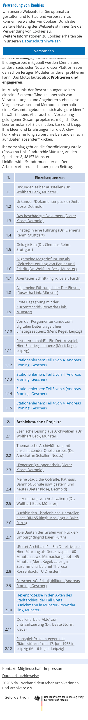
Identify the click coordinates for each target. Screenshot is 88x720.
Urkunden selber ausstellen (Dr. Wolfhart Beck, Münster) (43, 189)
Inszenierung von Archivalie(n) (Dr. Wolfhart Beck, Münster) (45, 501)
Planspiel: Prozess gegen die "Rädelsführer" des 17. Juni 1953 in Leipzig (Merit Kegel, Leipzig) (45, 643)
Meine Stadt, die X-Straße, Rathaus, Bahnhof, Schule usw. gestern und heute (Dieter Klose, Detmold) (46, 484)
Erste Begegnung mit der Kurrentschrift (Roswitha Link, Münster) (41, 307)
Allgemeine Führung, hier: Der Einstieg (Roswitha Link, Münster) (48, 290)
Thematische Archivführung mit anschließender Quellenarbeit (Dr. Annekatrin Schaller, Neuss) (45, 450)
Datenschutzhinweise (20, 675)
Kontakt (9, 668)
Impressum (53, 668)
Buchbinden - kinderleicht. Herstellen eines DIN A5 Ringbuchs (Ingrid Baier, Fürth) (47, 517)
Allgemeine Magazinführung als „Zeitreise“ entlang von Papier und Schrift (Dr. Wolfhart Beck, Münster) (46, 263)
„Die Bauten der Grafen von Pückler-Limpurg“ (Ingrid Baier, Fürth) (47, 535)
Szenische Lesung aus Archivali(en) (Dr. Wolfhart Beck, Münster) (49, 434)
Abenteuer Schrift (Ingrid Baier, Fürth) (48, 278)
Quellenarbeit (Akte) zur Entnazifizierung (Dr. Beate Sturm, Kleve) (45, 624)
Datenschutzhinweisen (41, 41)
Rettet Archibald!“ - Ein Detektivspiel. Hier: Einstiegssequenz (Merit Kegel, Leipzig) (47, 345)
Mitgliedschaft (30, 668)
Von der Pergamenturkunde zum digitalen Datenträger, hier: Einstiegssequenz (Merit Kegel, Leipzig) (49, 326)
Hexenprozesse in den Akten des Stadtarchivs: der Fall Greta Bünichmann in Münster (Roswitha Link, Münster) (45, 602)
